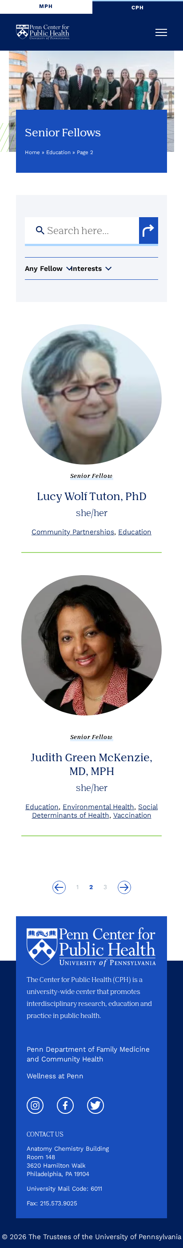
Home (32, 152)
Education (58, 152)
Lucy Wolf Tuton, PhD (92, 495)
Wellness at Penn (55, 1076)
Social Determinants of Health (95, 811)
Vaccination (132, 815)
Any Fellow (44, 268)
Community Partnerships (73, 532)
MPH (46, 6)
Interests (86, 268)
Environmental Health (98, 807)
